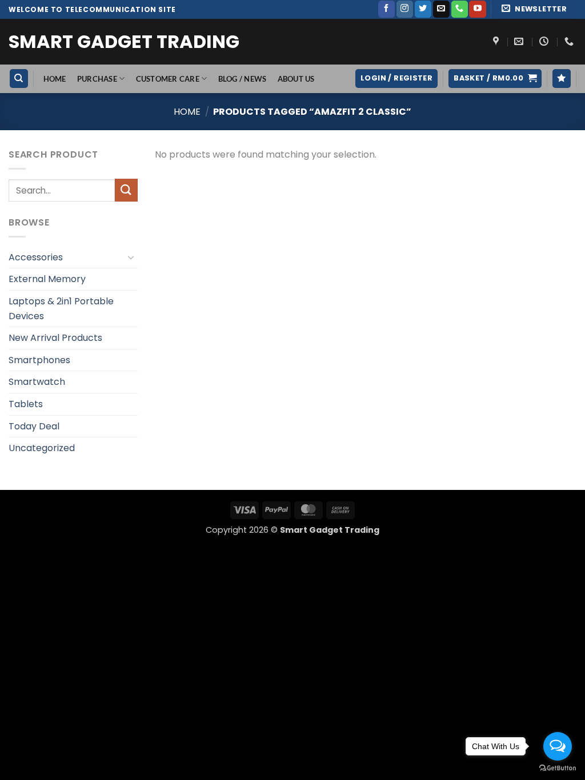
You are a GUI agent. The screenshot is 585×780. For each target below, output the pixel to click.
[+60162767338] (570, 41)
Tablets (26, 404)
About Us (296, 78)
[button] (535, 9)
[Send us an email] (441, 9)
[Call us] (459, 9)
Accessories (36, 257)
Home (187, 111)
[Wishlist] (561, 78)
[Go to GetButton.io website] (557, 768)
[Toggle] (131, 257)
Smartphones (39, 360)
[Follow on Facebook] (386, 9)
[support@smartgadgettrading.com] (520, 41)
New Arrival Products (55, 337)
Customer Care (167, 78)
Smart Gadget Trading (124, 42)
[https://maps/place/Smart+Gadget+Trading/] (497, 41)
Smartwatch (37, 381)
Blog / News (242, 78)
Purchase (97, 78)
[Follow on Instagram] (404, 9)
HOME (54, 78)
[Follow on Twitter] (423, 9)
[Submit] (126, 190)
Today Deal (34, 426)
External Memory (47, 279)
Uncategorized (42, 448)
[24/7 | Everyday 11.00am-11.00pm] (545, 41)
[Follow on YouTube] (477, 9)
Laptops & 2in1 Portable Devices (61, 309)
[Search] (19, 78)
